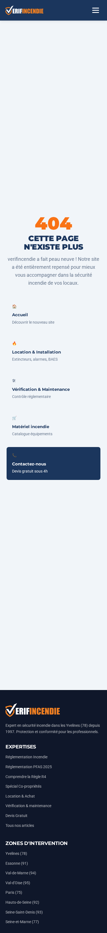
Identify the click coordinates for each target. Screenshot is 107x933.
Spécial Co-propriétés (23, 786)
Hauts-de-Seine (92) (22, 902)
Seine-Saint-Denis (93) (24, 912)
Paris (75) (13, 892)
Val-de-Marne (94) (20, 873)
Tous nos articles (19, 825)
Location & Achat (20, 796)
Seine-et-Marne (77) (22, 922)
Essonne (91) (16, 863)
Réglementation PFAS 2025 (28, 767)
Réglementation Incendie (26, 757)
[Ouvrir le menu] (95, 10)
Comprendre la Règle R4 (25, 776)
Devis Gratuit (16, 815)
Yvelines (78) (16, 853)
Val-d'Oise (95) (17, 883)
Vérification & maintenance (28, 806)
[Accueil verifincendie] (24, 10)
